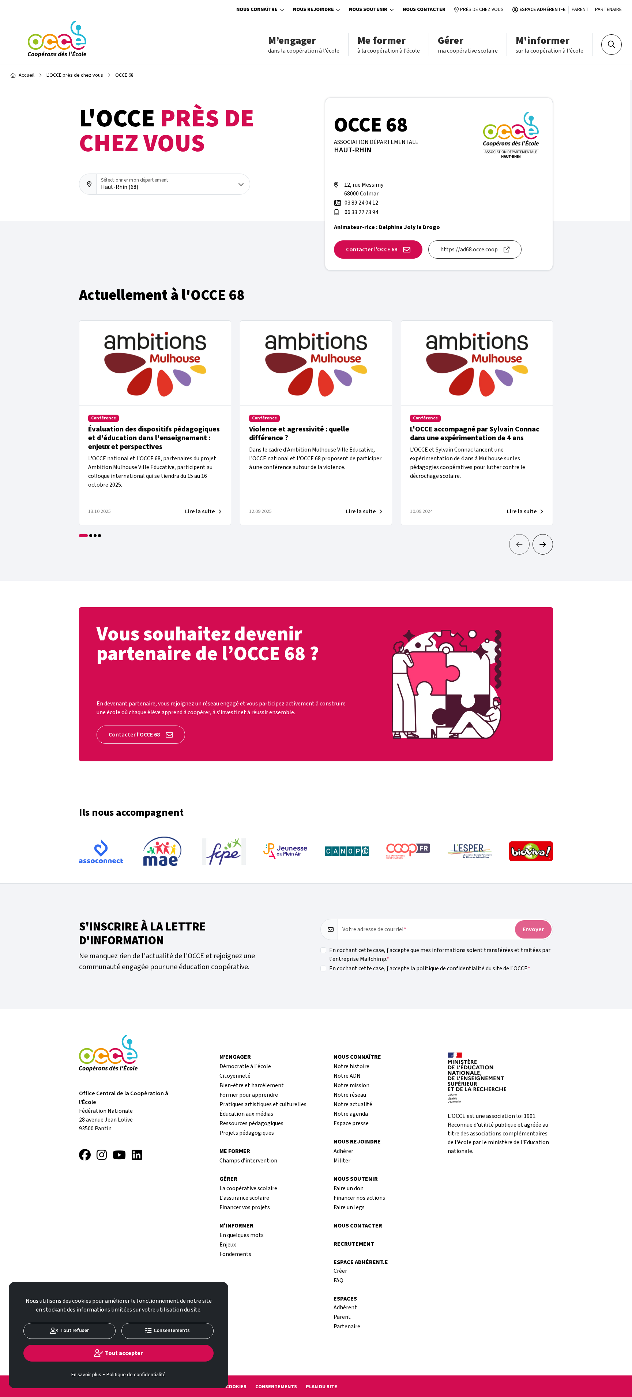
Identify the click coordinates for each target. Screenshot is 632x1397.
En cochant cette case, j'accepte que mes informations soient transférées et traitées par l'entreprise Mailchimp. (439, 954)
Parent (580, 9)
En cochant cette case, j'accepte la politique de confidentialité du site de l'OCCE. (428, 968)
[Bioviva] (470, 851)
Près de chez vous (482, 9)
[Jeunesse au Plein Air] (224, 851)
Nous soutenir (368, 9)
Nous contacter (424, 9)
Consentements (276, 1386)
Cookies (236, 1386)
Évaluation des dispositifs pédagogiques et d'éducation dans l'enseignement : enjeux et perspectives (154, 438)
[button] (543, 544)
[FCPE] (162, 851)
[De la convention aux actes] (531, 851)
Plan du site (321, 1386)
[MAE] (101, 851)
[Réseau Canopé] (285, 851)
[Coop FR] (347, 851)
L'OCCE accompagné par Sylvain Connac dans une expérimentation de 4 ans (474, 433)
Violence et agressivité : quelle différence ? (299, 433)
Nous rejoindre (313, 9)
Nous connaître (257, 9)
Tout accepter (124, 1353)
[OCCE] (57, 39)
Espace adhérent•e (542, 9)
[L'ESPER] (408, 851)
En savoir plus (86, 1374)
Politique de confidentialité (136, 1374)
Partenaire (608, 9)
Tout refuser (74, 1330)
